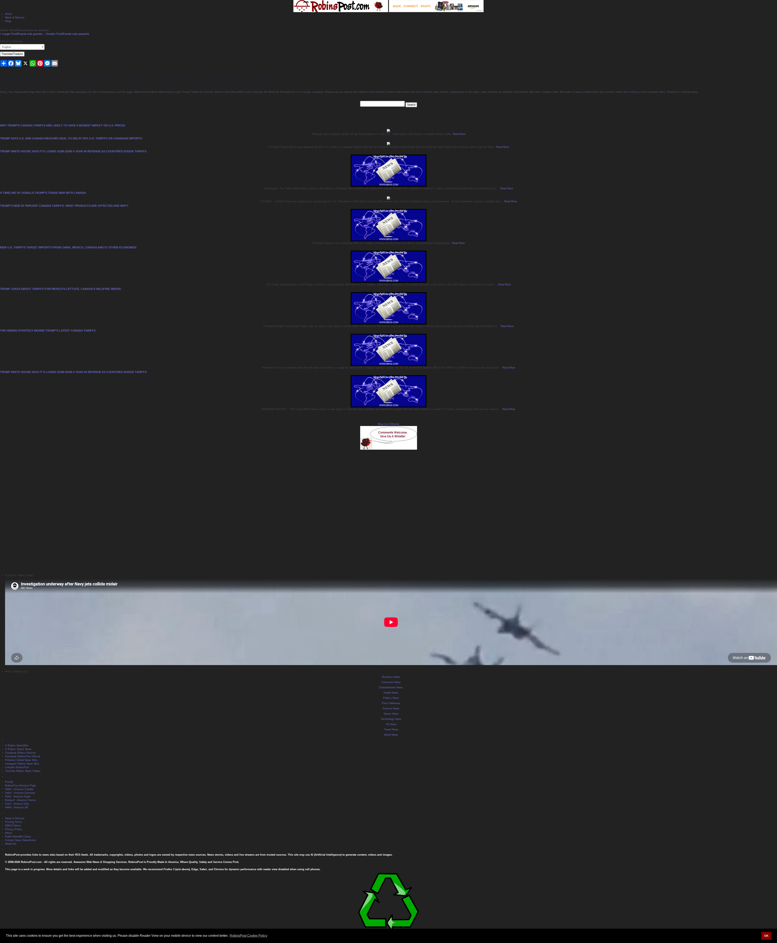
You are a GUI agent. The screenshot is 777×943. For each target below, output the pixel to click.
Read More (459, 134)
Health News (391, 692)
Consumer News (391, 682)
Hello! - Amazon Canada (19, 789)
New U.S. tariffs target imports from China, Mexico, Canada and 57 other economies (68, 247)
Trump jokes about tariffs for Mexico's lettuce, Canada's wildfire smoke (60, 288)
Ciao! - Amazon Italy (17, 803)
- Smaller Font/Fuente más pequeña (66, 33)
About (8, 832)
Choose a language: (11, 41)
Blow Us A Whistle (388, 424)
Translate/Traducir (12, 53)
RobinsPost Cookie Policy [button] (248, 935)
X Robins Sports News (18, 749)
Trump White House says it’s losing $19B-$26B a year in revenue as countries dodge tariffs (73, 372)
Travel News (391, 729)
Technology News (391, 718)
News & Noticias (14, 17)
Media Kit (10, 843)
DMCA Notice (13, 825)
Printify (9, 781)
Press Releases (391, 703)
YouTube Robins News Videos (22, 770)
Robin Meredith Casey (18, 836)
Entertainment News (391, 687)
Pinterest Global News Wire (21, 760)
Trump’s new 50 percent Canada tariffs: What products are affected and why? (64, 205)
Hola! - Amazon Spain (18, 796)
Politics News (391, 697)
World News (391, 734)
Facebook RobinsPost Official (22, 756)
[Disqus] (388, 511)
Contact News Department (20, 840)
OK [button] (766, 935)
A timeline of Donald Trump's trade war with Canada (43, 192)
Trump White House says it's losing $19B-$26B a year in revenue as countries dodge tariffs (73, 151)
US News (391, 724)
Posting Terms (13, 821)
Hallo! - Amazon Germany (20, 792)
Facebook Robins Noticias (20, 752)
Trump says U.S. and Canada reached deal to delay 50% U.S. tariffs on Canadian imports (71, 138)
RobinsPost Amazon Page (20, 785)
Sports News (391, 713)
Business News (391, 676)
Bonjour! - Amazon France (20, 800)
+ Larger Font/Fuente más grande (21, 33)
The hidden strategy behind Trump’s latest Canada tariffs (48, 330)
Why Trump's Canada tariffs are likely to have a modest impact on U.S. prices (62, 125)
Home (8, 13)
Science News (391, 708)
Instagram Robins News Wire (22, 763)
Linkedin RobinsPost (17, 767)
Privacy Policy (13, 829)
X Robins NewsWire (16, 745)
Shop (8, 21)
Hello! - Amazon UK (16, 807)
